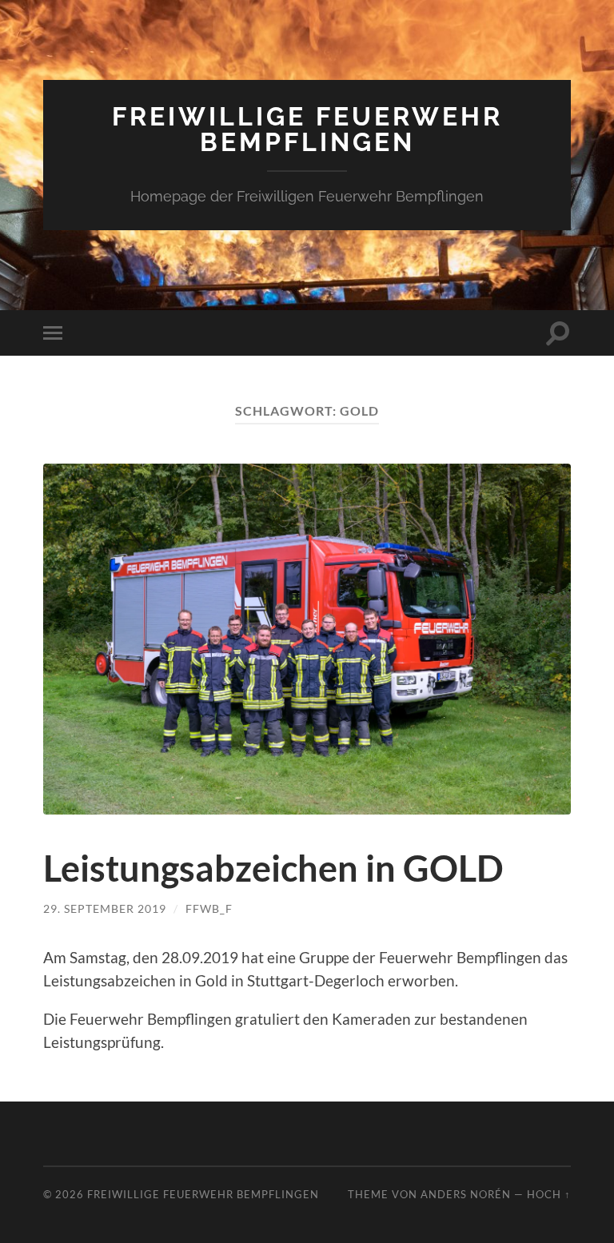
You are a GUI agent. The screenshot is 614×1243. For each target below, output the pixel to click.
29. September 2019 (104, 908)
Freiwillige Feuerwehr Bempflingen (307, 129)
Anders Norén (466, 1194)
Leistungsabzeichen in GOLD (273, 868)
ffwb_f (209, 908)
